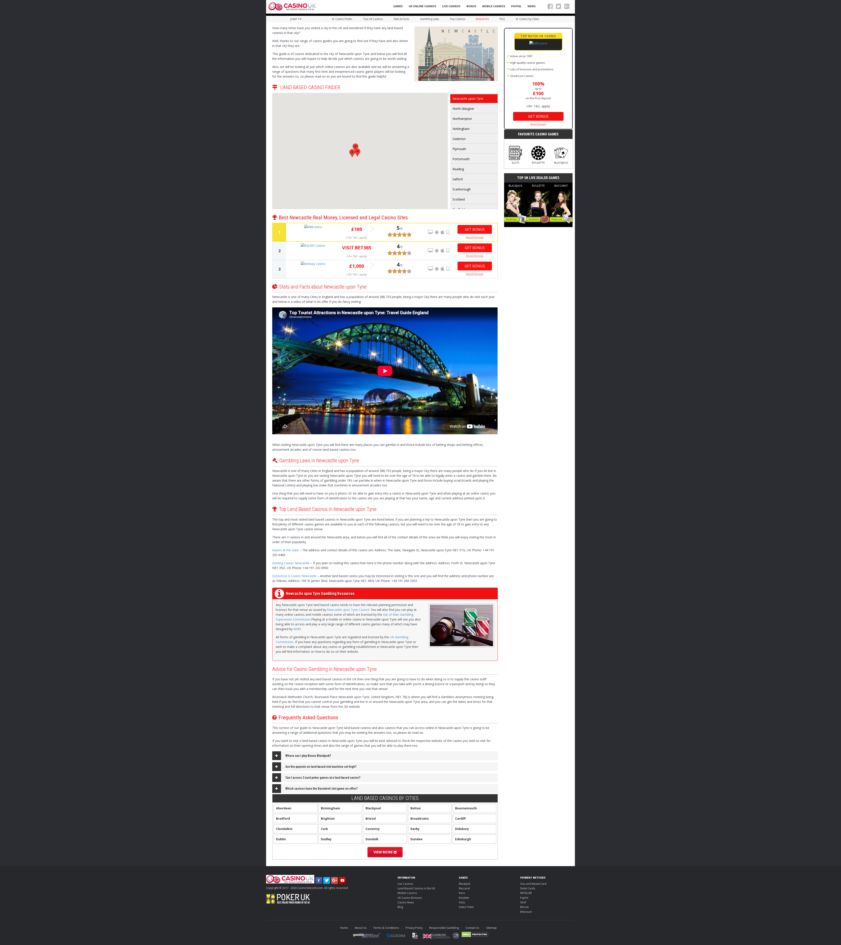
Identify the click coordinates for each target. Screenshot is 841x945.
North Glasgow (463, 108)
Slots (515, 163)
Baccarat (561, 186)
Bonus (471, 6)
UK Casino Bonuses (410, 897)
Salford (457, 179)
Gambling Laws (429, 19)
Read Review (474, 237)
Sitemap (491, 928)
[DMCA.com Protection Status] (475, 934)
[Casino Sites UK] (292, 6)
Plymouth (459, 149)
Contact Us (472, 928)
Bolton (415, 808)
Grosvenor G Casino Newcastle (294, 576)
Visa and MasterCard (533, 883)
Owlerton (459, 139)
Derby (415, 829)
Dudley (326, 839)
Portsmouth (461, 159)
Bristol (371, 818)
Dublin (281, 839)
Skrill (523, 902)
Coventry (373, 829)
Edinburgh (463, 839)
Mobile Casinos (493, 6)
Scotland (458, 199)
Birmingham (330, 808)
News (531, 6)
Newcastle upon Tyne (467, 98)
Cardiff (460, 818)
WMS (297, 629)
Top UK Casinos (373, 19)
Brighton (328, 818)
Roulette (538, 163)
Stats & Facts (401, 19)
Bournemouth (466, 808)
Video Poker (466, 907)
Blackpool (373, 808)
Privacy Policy (414, 928)
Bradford (283, 818)
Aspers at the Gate (285, 550)
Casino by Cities (529, 19)
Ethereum (526, 911)
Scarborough (461, 189)
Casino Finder (343, 19)
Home (344, 928)
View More (383, 852)
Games (398, 6)
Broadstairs (419, 818)
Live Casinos (451, 6)
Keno (462, 893)
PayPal (516, 6)
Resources (482, 19)
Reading (458, 169)
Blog (400, 907)
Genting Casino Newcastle (290, 563)
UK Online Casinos (422, 6)
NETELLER (526, 893)
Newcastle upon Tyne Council (348, 610)
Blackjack (561, 163)
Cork (324, 829)
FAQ (502, 19)
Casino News (406, 902)
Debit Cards (527, 888)
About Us (361, 928)
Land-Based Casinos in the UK (416, 888)
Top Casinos (457, 19)
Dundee (416, 839)
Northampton (462, 119)
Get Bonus (475, 229)
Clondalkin (284, 829)
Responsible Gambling (444, 928)
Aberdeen (283, 808)
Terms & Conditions (386, 928)
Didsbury (462, 829)
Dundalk (372, 839)
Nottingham (461, 129)
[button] (355, 148)
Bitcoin (524, 907)
